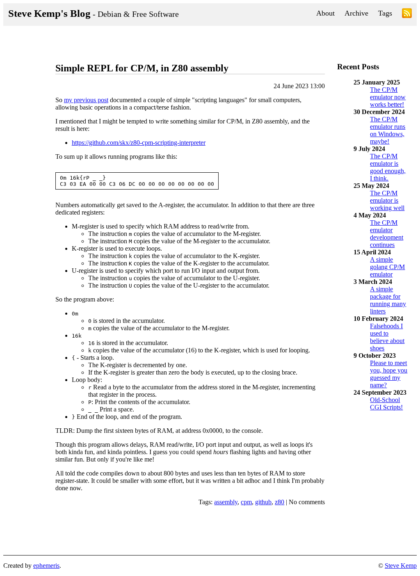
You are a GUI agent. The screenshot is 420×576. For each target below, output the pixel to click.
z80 (279, 501)
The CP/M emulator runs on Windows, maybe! (387, 130)
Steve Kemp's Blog (93, 13)
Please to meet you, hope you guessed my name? (388, 374)
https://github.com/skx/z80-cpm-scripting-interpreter (138, 142)
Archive (356, 13)
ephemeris (46, 565)
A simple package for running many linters (388, 300)
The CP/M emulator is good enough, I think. (388, 167)
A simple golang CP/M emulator (387, 267)
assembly (225, 501)
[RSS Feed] (407, 14)
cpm (246, 501)
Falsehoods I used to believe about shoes (387, 337)
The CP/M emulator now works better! (388, 97)
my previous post (86, 99)
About (325, 13)
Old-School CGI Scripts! (386, 403)
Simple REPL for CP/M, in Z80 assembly (141, 68)
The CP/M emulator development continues (386, 233)
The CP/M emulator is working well (387, 200)
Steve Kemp (401, 565)
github (263, 501)
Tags (385, 13)
